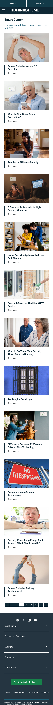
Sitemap (45, 692)
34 (21, 604)
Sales (12, 3)
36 (31, 605)
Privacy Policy (19, 692)
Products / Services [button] (14, 636)
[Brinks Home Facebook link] (18, 620)
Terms (7, 692)
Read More (13, 73)
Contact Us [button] (10, 667)
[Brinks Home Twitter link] (24, 620)
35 (26, 605)
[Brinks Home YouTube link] (35, 620)
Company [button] (9, 657)
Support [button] (8, 646)
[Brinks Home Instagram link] (30, 620)
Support (38, 3)
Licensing (33, 692)
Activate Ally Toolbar (26, 682)
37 (36, 605)
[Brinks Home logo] (26, 10)
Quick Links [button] (10, 626)
